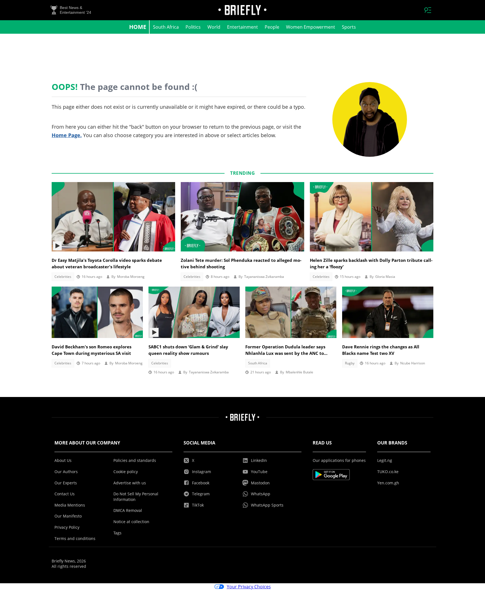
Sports (349, 27)
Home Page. (67, 135)
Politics (193, 27)
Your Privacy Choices (249, 587)
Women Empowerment (310, 27)
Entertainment (242, 27)
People (272, 27)
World (213, 27)
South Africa (166, 27)
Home (137, 27)
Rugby (349, 363)
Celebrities (62, 276)
